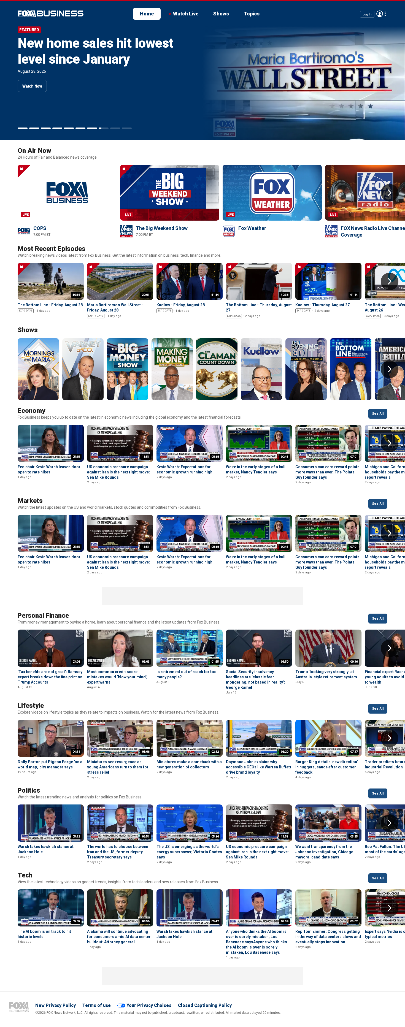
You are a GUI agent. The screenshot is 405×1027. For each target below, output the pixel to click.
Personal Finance (43, 615)
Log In (367, 14)
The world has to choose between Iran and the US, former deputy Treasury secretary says (117, 851)
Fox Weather (252, 228)
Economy (31, 410)
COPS (39, 228)
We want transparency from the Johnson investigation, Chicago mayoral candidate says (324, 851)
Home (147, 14)
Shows (221, 14)
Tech (25, 875)
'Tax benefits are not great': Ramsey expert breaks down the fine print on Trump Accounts (50, 677)
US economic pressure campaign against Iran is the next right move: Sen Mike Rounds (118, 472)
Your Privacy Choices (148, 1005)
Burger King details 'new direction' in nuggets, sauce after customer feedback (326, 767)
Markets (30, 501)
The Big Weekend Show (162, 228)
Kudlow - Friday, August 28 (180, 305)
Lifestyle (31, 705)
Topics (252, 14)
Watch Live (185, 14)
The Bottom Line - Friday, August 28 (50, 305)
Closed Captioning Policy (205, 1005)
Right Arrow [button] (389, 193)
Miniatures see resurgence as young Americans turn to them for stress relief (117, 767)
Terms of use (96, 1005)
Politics (29, 790)
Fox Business (19, 1007)
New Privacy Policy (55, 1005)
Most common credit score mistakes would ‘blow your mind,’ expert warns (117, 677)
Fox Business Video (50, 13)
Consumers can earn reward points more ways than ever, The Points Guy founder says (327, 472)
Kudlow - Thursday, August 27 (322, 305)
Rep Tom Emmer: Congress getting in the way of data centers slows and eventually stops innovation (328, 936)
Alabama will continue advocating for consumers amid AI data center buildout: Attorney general (119, 936)
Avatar (379, 13)
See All (378, 414)
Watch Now (32, 86)
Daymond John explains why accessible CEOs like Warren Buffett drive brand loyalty (258, 767)
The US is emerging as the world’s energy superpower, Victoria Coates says (189, 851)
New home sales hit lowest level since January (95, 51)
